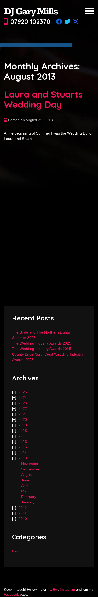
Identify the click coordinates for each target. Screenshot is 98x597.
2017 (23, 436)
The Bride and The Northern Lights (41, 332)
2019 (23, 425)
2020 (23, 419)
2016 (23, 441)
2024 (23, 397)
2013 (23, 458)
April (24, 485)
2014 (23, 452)
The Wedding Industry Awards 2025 (41, 343)
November (29, 463)
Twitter (53, 589)
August (27, 474)
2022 (23, 408)
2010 (23, 519)
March (26, 491)
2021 (23, 414)
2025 (23, 392)
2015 (23, 447)
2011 (23, 513)
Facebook (11, 594)
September (30, 469)
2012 (23, 507)
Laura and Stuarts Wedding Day (43, 99)
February (28, 496)
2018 (23, 430)
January (27, 502)
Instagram (67, 589)
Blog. (16, 551)
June (25, 480)
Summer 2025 (24, 338)
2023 (23, 403)
